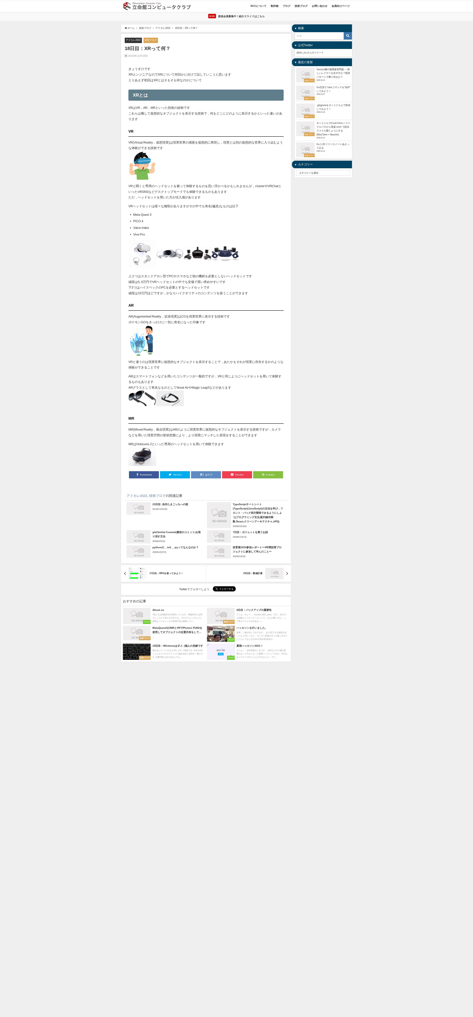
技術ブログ (301, 6)
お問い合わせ (319, 6)
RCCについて (258, 6)
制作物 (274, 6)
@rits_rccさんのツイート (310, 52)
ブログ (286, 6)
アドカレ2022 (133, 40)
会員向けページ (341, 6)
